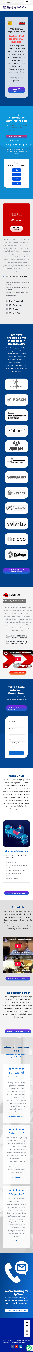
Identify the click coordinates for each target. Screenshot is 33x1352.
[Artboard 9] (16, 472)
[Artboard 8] (16, 518)
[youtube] (16, 1346)
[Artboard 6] (16, 441)
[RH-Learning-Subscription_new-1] (14, 592)
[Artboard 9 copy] (16, 503)
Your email (12, 729)
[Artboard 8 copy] (16, 549)
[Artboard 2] (16, 379)
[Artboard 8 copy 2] (16, 456)
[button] (16, 277)
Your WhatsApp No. (14, 743)
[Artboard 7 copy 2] (16, 410)
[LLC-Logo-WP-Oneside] (14, 7)
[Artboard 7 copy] (16, 487)
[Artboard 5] (16, 395)
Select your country (14, 736)
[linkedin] (20, 1346)
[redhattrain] (16, 211)
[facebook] (12, 1346)
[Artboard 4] (16, 534)
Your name (12, 722)
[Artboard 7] (16, 425)
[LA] (16, 821)
